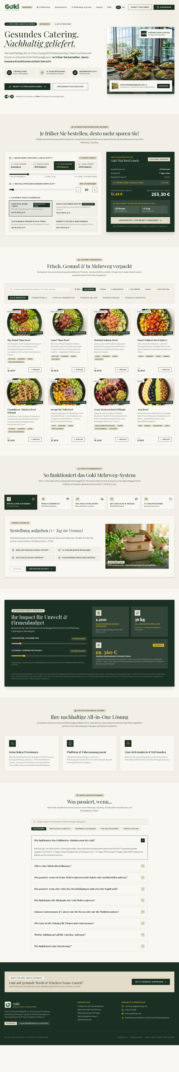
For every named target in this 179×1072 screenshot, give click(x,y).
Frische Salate (88, 298)
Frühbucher (44, 7)
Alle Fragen (38, 829)
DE (118, 7)
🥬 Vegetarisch (117, 289)
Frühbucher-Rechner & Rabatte (90, 1006)
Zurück (17, 569)
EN (123, 7)
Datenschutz (136, 1037)
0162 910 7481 (130, 1010)
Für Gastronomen (109, 829)
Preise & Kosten (131, 829)
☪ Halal (148, 289)
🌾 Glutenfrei (134, 289)
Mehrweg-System (83, 7)
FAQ (109, 7)
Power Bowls (39, 298)
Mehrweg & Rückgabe (86, 829)
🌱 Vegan (102, 289)
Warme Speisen (111, 298)
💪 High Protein (162, 289)
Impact (99, 7)
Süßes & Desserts (135, 298)
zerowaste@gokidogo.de (136, 1006)
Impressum (122, 1037)
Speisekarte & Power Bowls (89, 1010)
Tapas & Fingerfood (63, 298)
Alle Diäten (89, 289)
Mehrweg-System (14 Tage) (89, 1013)
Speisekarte (61, 7)
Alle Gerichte (18, 298)
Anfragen (163, 86)
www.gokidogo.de (133, 1013)
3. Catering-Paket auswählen (24, 198)
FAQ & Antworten (85, 1020)
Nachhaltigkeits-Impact (87, 1016)
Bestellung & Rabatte (60, 829)
